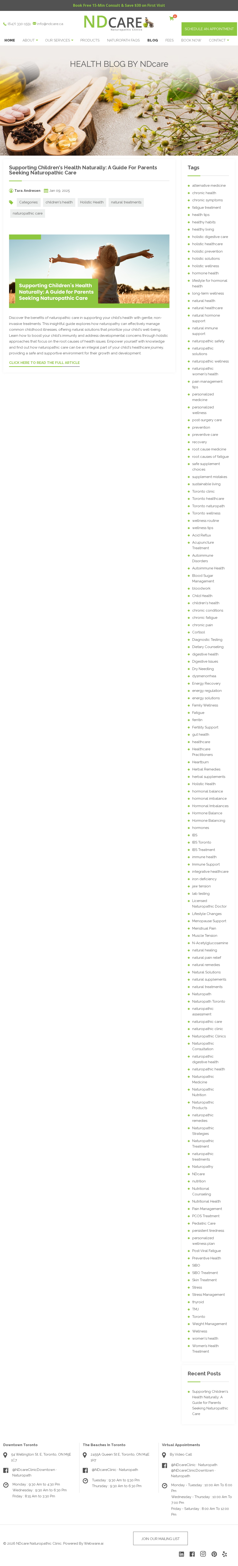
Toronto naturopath (208, 506)
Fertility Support (205, 727)
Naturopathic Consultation (203, 1046)
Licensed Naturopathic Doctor (209, 903)
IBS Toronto (201, 842)
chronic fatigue (204, 618)
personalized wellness (203, 410)
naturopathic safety (208, 341)
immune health (204, 857)
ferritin (197, 720)
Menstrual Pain (204, 928)
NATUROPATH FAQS (123, 40)
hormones (200, 828)
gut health (200, 734)
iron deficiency (204, 879)
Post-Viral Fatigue (206, 1251)
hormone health (205, 273)
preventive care (205, 435)
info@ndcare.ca (50, 24)
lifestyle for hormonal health (209, 283)
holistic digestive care (210, 237)
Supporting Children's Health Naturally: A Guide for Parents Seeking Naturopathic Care (83, 170)
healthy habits (203, 222)
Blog (152, 40)
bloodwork (201, 588)
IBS (194, 835)
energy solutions (206, 698)
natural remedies (206, 965)
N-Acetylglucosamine (210, 943)
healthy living (203, 229)
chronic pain (202, 625)
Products (89, 40)
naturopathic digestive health (205, 1059)
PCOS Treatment (205, 1216)
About (29, 40)
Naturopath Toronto (208, 1001)
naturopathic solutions (203, 351)
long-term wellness (208, 293)
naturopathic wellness (210, 361)
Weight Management (209, 1324)
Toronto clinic (203, 491)
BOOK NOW (191, 40)
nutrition (199, 1181)
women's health (205, 1338)
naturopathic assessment (203, 1011)
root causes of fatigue (210, 457)
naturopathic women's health (205, 371)
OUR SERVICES (57, 40)
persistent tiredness (208, 1231)
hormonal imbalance (209, 798)
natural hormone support (206, 318)
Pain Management (207, 1209)
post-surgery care (207, 420)
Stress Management (208, 1295)
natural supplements (209, 979)
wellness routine (205, 521)
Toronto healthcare (208, 499)
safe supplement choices (206, 467)
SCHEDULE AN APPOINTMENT (209, 29)
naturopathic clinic (207, 1029)
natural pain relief (206, 958)
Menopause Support (209, 921)
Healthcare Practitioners (202, 752)
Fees (169, 40)
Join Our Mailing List (160, 1539)
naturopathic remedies (203, 1118)
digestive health (205, 654)
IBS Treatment (203, 850)
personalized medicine (203, 397)
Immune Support (206, 864)
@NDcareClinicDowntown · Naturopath (34, 1472)
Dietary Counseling (208, 647)
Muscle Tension (204, 936)
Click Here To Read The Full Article (44, 363)
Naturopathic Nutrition (203, 1092)
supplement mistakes (209, 477)
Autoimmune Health (208, 568)
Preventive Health (206, 1258)
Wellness (199, 1331)
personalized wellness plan (203, 1241)
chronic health (204, 193)
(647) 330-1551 (19, 24)
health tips (200, 215)
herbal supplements (208, 777)
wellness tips (202, 528)
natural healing (204, 950)
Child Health (202, 596)
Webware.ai (93, 1543)
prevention (201, 427)
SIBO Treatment (205, 1273)
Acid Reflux (201, 535)
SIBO (196, 1265)
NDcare (198, 1174)
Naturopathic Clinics (209, 1036)
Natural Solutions (206, 972)
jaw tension (201, 886)
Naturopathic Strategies (203, 1131)
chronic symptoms (207, 200)
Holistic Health (92, 202)
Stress (197, 1287)
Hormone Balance (207, 813)
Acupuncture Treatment (203, 545)
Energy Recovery (206, 683)
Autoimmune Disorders (202, 558)
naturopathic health (208, 1069)
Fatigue (198, 713)
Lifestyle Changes (206, 914)
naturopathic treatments (203, 1157)
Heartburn (200, 762)
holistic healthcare (207, 244)
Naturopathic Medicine (203, 1079)
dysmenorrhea (204, 676)
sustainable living (206, 484)
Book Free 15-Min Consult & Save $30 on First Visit (119, 5)
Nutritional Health (206, 1201)
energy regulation (207, 691)
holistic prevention (207, 251)
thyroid (198, 1302)
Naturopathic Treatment (203, 1144)
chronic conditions (207, 610)
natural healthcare (207, 308)
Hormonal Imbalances (210, 806)
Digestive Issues (205, 661)
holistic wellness (205, 266)
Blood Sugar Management (203, 578)
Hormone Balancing (208, 820)
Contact (217, 40)
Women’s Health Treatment (205, 1349)
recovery (199, 442)
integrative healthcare (210, 872)
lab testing (201, 894)
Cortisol (198, 632)
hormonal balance (207, 791)
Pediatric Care (203, 1223)
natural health (203, 301)
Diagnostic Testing (207, 640)
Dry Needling (203, 669)
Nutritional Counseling (201, 1191)
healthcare (201, 742)
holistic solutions (206, 259)
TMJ (195, 1309)
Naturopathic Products (203, 1105)
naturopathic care (28, 213)
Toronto (198, 1317)
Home (9, 40)
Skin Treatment (204, 1280)
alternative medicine (209, 185)
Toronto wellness (206, 513)
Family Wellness (205, 705)
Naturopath (201, 994)
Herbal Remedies (206, 769)
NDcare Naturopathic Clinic (39, 1543)
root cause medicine (209, 449)
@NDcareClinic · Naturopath (115, 1470)
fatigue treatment (206, 207)
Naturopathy (202, 1167)
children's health (59, 202)
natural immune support (205, 331)
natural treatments (126, 202)
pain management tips (207, 384)
